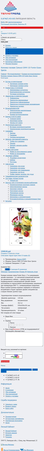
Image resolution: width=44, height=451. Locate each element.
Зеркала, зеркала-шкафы (18, 145)
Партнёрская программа (13, 421)
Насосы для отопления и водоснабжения (21, 182)
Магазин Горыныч (11, 64)
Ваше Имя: (9, 316)
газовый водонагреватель (10, 370)
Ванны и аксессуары (13, 116)
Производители (10, 417)
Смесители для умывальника (20, 170)
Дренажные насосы (17, 193)
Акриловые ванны (16, 121)
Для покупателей (11, 60)
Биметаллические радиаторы (20, 92)
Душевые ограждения (18, 158)
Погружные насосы (16, 191)
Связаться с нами (11, 404)
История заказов (11, 433)
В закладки (14, 269)
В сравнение (22, 269)
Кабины (12, 160)
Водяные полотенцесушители (20, 127)
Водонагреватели (14, 74)
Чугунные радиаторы (17, 94)
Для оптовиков (10, 58)
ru (6, 28)
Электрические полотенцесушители (22, 129)
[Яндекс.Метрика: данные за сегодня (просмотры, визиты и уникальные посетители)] (7, 445)
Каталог (8, 45)
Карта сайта (9, 408)
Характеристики (13, 272)
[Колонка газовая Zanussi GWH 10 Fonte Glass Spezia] (20, 249)
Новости (13, 49)
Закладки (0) (22, 24)
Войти (3, 22)
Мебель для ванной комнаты (16, 139)
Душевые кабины (12, 156)
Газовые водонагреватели (31, 74)
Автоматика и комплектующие (20, 197)
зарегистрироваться (15, 22)
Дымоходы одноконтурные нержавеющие (25, 104)
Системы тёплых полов (14, 178)
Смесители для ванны (17, 168)
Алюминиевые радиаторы (19, 90)
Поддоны (13, 162)
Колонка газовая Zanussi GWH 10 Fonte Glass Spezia (19, 76)
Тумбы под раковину (17, 141)
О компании (14, 53)
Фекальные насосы (16, 195)
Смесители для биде (17, 172)
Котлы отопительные (13, 81)
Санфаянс (9, 131)
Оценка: (8, 321)
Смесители (9, 164)
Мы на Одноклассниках (11, 450)
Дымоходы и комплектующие (16, 96)
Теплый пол (14, 180)
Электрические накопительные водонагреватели (20, 111)
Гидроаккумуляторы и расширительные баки (25, 199)
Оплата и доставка (11, 56)
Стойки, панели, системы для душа (22, 174)
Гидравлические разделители (16, 176)
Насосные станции (16, 189)
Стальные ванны (15, 119)
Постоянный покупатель (9, 24)
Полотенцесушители (13, 125)
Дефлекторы (14, 98)
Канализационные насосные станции (22, 185)
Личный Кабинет (11, 431)
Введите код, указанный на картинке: (13, 349)
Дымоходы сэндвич (17, 106)
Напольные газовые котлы (19, 86)
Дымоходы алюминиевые (19, 100)
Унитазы (12, 133)
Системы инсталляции (17, 137)
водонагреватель (26, 370)
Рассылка (8, 437)
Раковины (13, 135)
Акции (12, 51)
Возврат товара (10, 406)
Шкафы (12, 147)
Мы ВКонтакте (28, 450)
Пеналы (12, 143)
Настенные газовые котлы (19, 84)
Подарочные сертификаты (14, 419)
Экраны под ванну (16, 123)
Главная (3, 74)
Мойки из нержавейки (17, 154)
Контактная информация (13, 62)
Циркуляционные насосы (18, 187)
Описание (4, 272)
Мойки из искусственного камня (21, 152)
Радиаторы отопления (14, 88)
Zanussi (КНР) (21, 259)
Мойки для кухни (11, 149)
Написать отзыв (32, 272)
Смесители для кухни (17, 166)
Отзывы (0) (23, 272)
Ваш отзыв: (22, 330)
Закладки (8, 435)
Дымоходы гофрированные (20, 102)
